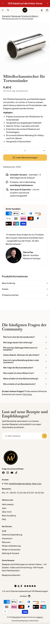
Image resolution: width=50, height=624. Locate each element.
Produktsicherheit (10, 295)
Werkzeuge (16, 16)
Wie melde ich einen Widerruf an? (18, 373)
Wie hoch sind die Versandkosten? (19, 337)
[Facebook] (3, 472)
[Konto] (41, 10)
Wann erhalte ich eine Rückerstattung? (20, 378)
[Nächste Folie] (47, 3)
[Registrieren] (44, 435)
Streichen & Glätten (30, 16)
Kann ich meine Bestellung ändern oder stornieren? (21, 361)
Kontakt (5, 479)
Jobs (4, 508)
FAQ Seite (27, 394)
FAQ (4, 519)
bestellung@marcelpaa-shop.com (25, 483)
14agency (39, 617)
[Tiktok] (16, 472)
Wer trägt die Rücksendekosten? (18, 367)
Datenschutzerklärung (12, 534)
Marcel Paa (16, 617)
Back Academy (9, 515)
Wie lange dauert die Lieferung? (18, 342)
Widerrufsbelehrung (11, 545)
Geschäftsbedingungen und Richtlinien (25, 621)
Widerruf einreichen (11, 549)
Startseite (6, 16)
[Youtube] (11, 472)
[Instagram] (7, 472)
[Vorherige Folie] (2, 3)
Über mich (7, 511)
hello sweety (8, 504)
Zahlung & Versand (10, 553)
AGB (4, 531)
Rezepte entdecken (11, 575)
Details (5, 289)
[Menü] (3, 10)
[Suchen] (8, 10)
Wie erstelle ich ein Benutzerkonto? (19, 384)
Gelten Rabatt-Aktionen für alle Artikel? (21, 355)
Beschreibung (8, 283)
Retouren (6, 542)
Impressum (7, 538)
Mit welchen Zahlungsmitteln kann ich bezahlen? (20, 348)
